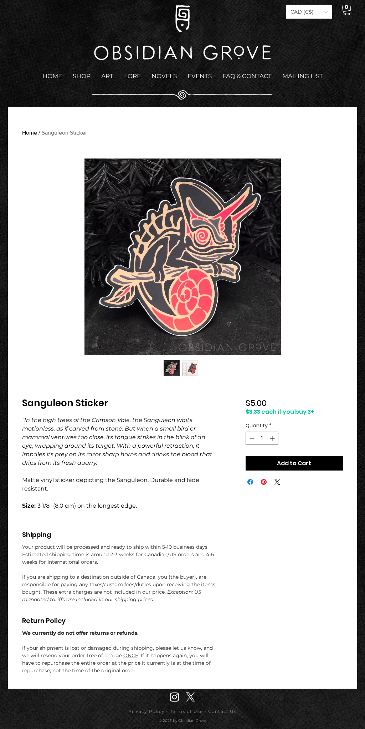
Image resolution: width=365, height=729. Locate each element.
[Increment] (272, 438)
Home (29, 133)
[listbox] (309, 12)
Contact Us (222, 711)
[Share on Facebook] (250, 482)
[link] (346, 10)
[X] (190, 697)
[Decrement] (251, 438)
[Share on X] (277, 482)
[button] (309, 12)
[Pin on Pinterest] (263, 482)
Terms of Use (186, 711)
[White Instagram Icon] (174, 697)
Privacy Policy (146, 711)
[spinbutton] (262, 438)
